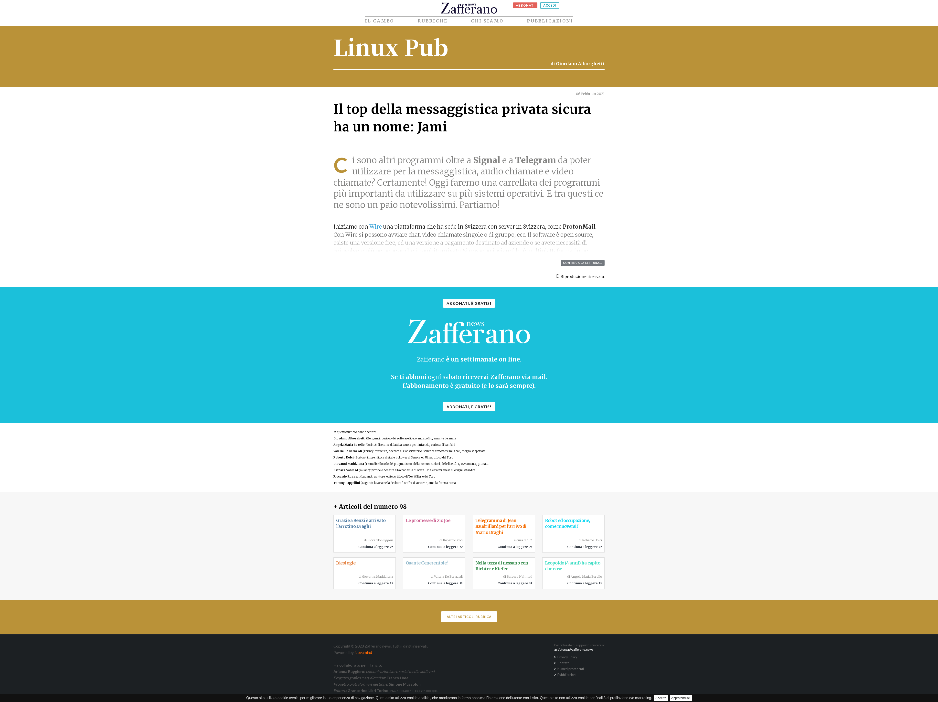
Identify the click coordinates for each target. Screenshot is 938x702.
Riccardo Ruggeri (346, 476)
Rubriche (432, 21)
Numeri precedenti (570, 669)
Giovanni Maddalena (348, 464)
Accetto (660, 698)
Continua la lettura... (582, 262)
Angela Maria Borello (349, 445)
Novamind (363, 652)
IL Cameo (379, 21)
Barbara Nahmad (345, 470)
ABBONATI (525, 5)
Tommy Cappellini (346, 483)
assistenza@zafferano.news (573, 649)
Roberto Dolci (343, 457)
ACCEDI (549, 5)
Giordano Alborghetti (580, 63)
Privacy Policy (567, 657)
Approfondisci (681, 698)
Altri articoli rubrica (469, 617)
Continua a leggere (374, 547)
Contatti (563, 663)
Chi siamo (487, 21)
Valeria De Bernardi (347, 451)
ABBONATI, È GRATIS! (469, 303)
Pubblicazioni (550, 21)
